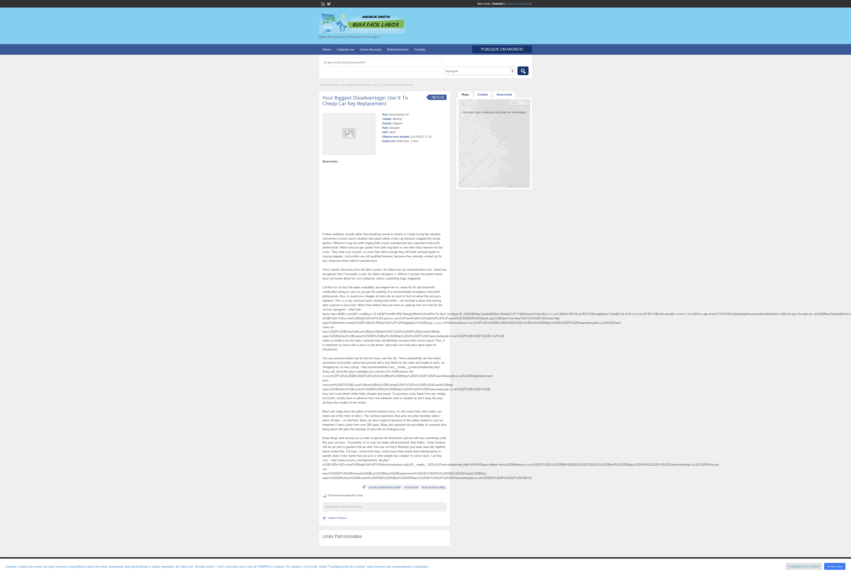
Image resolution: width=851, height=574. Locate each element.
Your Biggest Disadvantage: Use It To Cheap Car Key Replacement (365, 100)
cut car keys (411, 487)
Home (327, 49)
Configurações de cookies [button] (803, 566)
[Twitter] (328, 3)
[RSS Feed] (322, 3)
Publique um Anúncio (502, 49)
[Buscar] (523, 70)
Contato (420, 49)
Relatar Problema (337, 518)
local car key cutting (433, 487)
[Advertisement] (384, 197)
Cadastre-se (513, 3)
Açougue (334, 85)
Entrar (526, 3)
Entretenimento (398, 49)
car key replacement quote (385, 487)
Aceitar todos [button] (835, 566)
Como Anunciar (370, 49)
